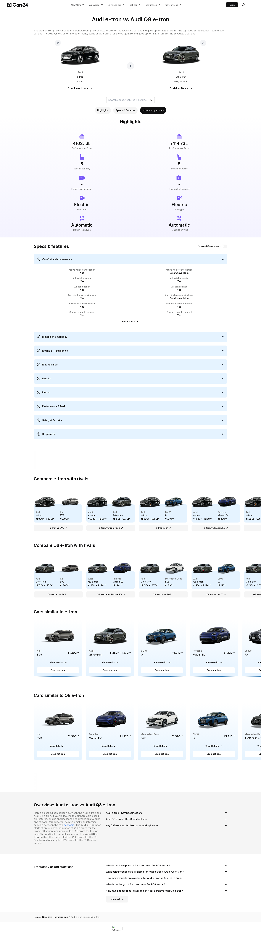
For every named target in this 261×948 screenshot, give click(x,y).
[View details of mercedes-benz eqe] (162, 731)
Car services (171, 5)
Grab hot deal (58, 670)
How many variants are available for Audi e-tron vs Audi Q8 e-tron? (144, 878)
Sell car (133, 5)
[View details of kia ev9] (58, 648)
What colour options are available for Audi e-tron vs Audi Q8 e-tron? (145, 871)
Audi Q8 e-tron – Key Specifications (126, 819)
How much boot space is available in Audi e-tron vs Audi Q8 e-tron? (144, 890)
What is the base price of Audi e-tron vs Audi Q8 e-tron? (138, 865)
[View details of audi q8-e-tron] (110, 648)
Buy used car (114, 5)
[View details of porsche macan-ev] (214, 648)
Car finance (151, 5)
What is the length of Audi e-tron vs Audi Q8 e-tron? (135, 884)
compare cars (62, 917)
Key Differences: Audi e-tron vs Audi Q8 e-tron (132, 825)
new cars (69, 824)
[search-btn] (243, 5)
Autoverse (94, 5)
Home (37, 917)
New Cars (76, 5)
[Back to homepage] (17, 4)
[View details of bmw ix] (162, 648)
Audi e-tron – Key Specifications (124, 812)
